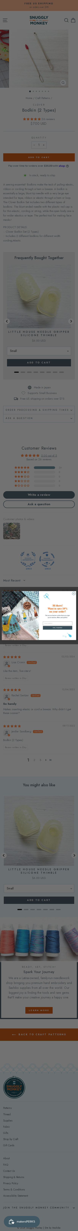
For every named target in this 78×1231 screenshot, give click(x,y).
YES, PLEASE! (57, 627)
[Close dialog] (73, 593)
